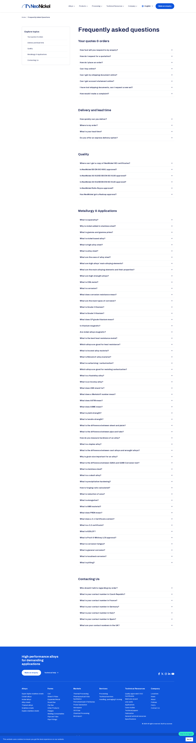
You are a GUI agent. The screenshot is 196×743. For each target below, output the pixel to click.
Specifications (130, 719)
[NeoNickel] (36, 6)
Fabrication (129, 713)
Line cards (129, 702)
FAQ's (153, 705)
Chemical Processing (81, 713)
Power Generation (80, 705)
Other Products (53, 708)
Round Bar (52, 702)
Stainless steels (28, 708)
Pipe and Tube (53, 716)
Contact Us (155, 708)
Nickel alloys (26, 699)
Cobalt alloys (27, 696)
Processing (103, 694)
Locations (154, 694)
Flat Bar (51, 705)
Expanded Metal (54, 699)
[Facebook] (159, 674)
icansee (169, 724)
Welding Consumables (56, 714)
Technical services (106, 696)
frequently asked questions (39, 17)
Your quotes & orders (35, 37)
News (153, 696)
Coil (49, 694)
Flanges (51, 711)
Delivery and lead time (35, 43)
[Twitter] (162, 674)
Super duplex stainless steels (33, 694)
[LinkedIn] (169, 674)
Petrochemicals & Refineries (84, 702)
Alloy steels (26, 702)
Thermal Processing (81, 694)
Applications (129, 705)
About (153, 699)
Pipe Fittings (52, 719)
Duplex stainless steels (30, 711)
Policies (154, 702)
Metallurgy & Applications (37, 54)
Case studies (130, 707)
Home (24, 17)
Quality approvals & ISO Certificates (134, 695)
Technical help (50, 673)
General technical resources (135, 716)
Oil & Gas (76, 710)
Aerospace (77, 707)
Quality (30, 48)
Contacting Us (32, 60)
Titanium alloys (27, 705)
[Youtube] (173, 674)
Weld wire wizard (131, 699)
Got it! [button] (189, 739)
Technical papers (131, 710)
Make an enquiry (164, 6)
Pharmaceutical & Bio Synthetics (81, 698)
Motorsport (77, 716)
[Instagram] (166, 674)
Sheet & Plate (53, 696)
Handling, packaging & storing (110, 699)
